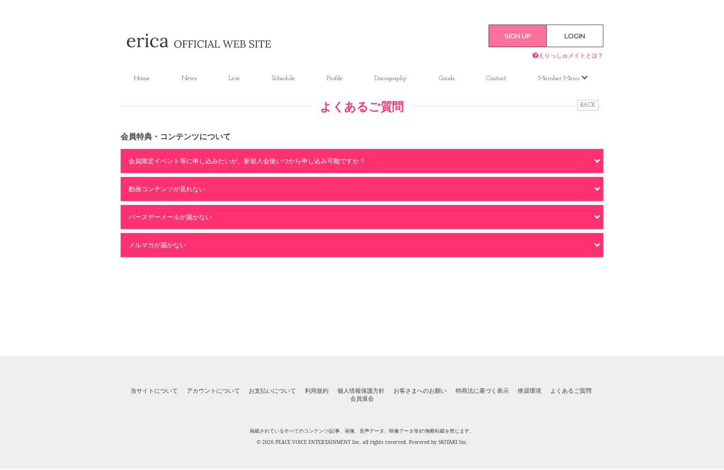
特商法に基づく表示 (482, 391)
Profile (335, 78)
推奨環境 (529, 391)
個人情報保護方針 (361, 391)
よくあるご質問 (571, 391)
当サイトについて (154, 391)
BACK (587, 105)
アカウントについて (213, 391)
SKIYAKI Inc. (453, 442)
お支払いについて (272, 391)
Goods (447, 78)
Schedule (283, 78)
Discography (390, 78)
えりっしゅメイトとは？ (570, 55)
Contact (496, 78)
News (189, 78)
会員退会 (362, 399)
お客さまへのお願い (420, 391)
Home (142, 78)
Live (234, 78)
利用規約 (317, 391)
